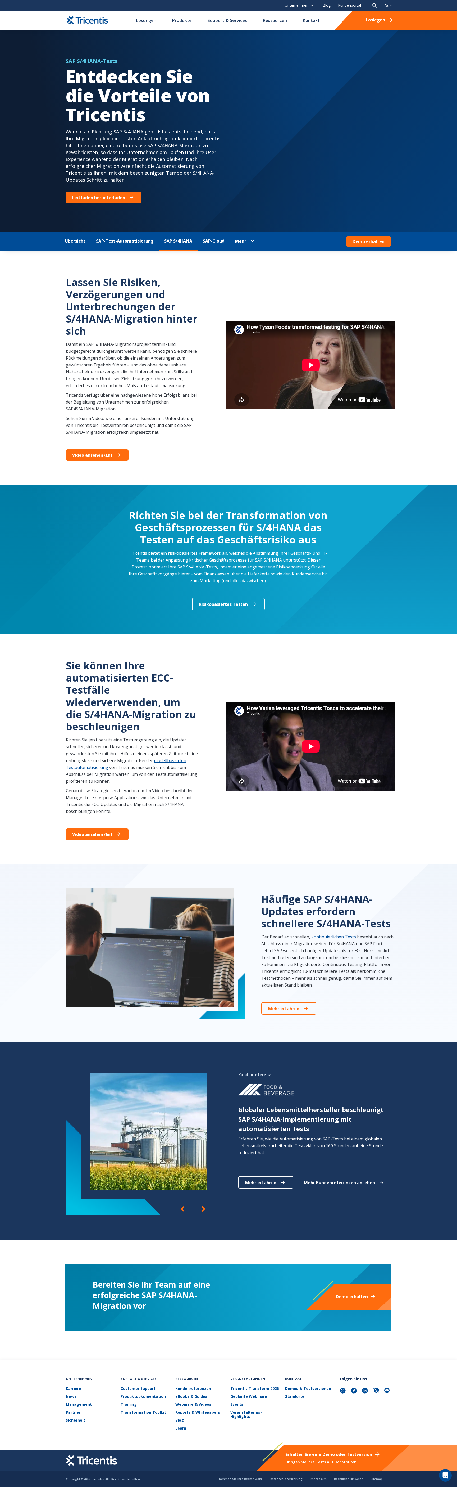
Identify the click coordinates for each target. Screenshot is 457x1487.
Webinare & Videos (193, 1404)
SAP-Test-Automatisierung (125, 241)
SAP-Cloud (214, 241)
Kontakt (311, 20)
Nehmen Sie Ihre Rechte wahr (240, 1479)
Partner (73, 1412)
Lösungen (146, 20)
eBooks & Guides (191, 1396)
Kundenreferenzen (193, 1388)
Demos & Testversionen (308, 1388)
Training (129, 1404)
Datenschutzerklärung (286, 1479)
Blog (327, 5)
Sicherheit (75, 1420)
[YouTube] (387, 1391)
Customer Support (138, 1388)
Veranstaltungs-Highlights (246, 1414)
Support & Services (227, 20)
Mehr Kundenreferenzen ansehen (339, 1203)
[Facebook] (354, 1391)
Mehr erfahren (283, 1008)
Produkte (182, 20)
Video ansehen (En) (92, 455)
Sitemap (377, 1479)
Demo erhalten (369, 241)
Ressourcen (275, 20)
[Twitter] (343, 1391)
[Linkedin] (365, 1391)
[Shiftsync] (376, 1391)
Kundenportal (349, 5)
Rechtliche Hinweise (348, 1479)
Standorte (294, 1396)
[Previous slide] (182, 1209)
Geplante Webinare (248, 1396)
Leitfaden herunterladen (98, 197)
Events (236, 1404)
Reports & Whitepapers (197, 1412)
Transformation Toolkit (143, 1412)
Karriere (73, 1388)
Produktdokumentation (143, 1396)
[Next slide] (203, 1209)
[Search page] (375, 5)
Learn (180, 1428)
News (71, 1396)
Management (79, 1404)
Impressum (318, 1479)
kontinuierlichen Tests (333, 937)
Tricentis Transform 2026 (254, 1388)
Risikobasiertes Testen (223, 604)
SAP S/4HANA (178, 241)
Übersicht (75, 241)
